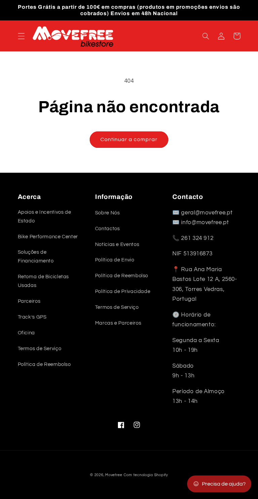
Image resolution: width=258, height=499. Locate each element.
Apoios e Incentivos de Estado (44, 216)
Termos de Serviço (39, 348)
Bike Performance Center (48, 236)
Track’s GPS (32, 317)
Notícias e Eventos (117, 244)
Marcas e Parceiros (118, 323)
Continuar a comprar (129, 139)
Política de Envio (114, 259)
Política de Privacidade (122, 291)
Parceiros (29, 301)
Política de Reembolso (44, 364)
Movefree (113, 475)
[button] (21, 36)
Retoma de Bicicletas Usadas (43, 281)
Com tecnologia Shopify (146, 475)
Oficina (26, 332)
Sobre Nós (107, 212)
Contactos (107, 228)
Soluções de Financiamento (36, 256)
